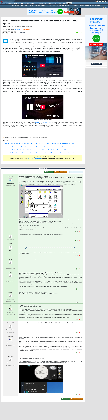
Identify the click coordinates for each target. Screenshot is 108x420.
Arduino (26, 5)
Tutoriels (26, 1)
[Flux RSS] (103, 7)
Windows (18, 5)
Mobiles (64, 3)
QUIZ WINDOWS (62, 7)
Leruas (10, 292)
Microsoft (32, 3)
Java (36, 3)
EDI (45, 3)
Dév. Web (41, 3)
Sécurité (59, 5)
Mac (39, 5)
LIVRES (83, 7)
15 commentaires (26, 29)
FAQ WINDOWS (43, 7)
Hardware (31, 5)
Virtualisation (75, 5)
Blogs (35, 1)
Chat (39, 1)
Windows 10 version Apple (43, 122)
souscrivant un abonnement (34, 158)
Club (67, 1)
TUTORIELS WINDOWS (52, 7)
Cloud (22, 3)
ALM (28, 3)
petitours (10, 336)
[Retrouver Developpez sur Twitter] (105, 7)
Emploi (52, 1)
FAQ (31, 1)
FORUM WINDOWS (23, 7)
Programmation (50, 3)
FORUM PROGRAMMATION (33, 7)
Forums (20, 1)
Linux (22, 5)
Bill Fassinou (17, 29)
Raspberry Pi (43, 5)
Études (58, 1)
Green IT (54, 5)
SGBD (56, 3)
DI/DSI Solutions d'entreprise (13, 3)
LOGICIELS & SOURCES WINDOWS (74, 7)
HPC (36, 5)
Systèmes (69, 3)
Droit (62, 1)
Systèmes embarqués (66, 5)
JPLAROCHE (10, 323)
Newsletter (46, 1)
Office (60, 3)
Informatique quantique (84, 5)
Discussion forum (97, 63)
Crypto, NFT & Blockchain (95, 5)
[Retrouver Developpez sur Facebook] (106, 7)
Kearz (10, 305)
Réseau (49, 5)
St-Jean (10, 356)
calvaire (10, 176)
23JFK (10, 243)
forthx (10, 272)
